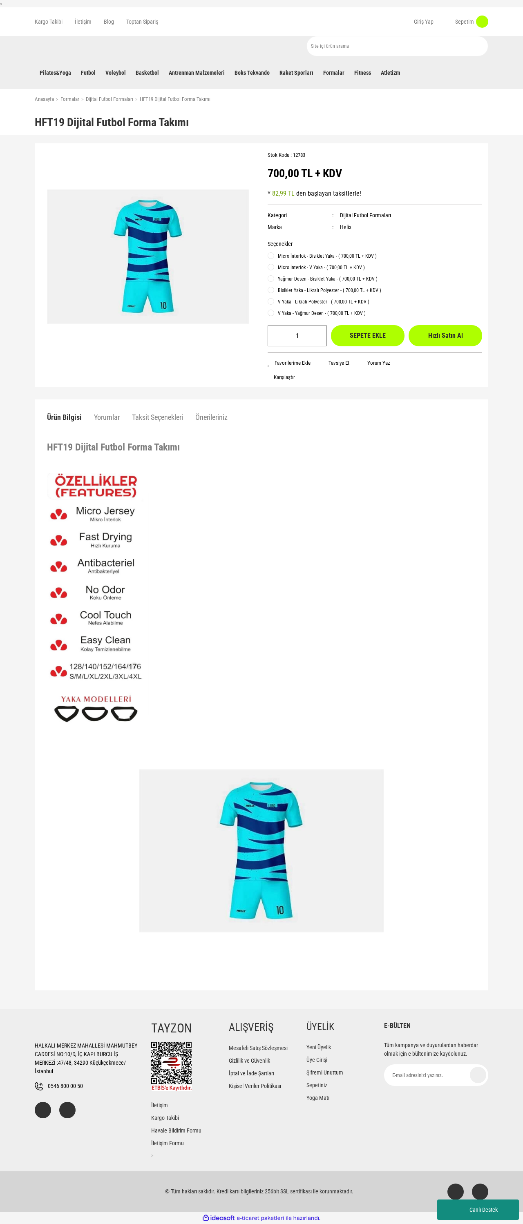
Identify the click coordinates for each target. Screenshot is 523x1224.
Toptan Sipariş (142, 21)
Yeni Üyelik (318, 1047)
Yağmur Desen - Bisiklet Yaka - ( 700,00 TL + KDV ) (328, 279)
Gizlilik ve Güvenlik (249, 1060)
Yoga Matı (317, 1098)
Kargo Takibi (49, 21)
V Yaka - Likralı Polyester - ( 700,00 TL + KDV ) (323, 302)
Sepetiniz (316, 1085)
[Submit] (478, 1075)
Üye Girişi (316, 1060)
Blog (109, 21)
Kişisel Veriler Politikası (255, 1086)
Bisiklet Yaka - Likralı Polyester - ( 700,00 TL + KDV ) (329, 290)
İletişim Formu (167, 1143)
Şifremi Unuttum (324, 1072)
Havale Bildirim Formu (176, 1130)
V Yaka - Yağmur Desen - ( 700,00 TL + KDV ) (322, 313)
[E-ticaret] (260, 1218)
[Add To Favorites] (289, 363)
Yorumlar (107, 417)
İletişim (83, 21)
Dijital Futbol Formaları (365, 215)
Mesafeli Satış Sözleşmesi (258, 1048)
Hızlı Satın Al (445, 335)
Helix (345, 227)
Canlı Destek (483, 1209)
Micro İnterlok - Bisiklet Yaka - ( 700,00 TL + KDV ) (327, 256)
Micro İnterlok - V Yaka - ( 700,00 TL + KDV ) (321, 267)
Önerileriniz (211, 417)
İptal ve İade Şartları (251, 1073)
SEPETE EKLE (368, 335)
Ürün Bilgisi (64, 417)
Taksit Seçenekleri (157, 417)
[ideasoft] (218, 1218)
